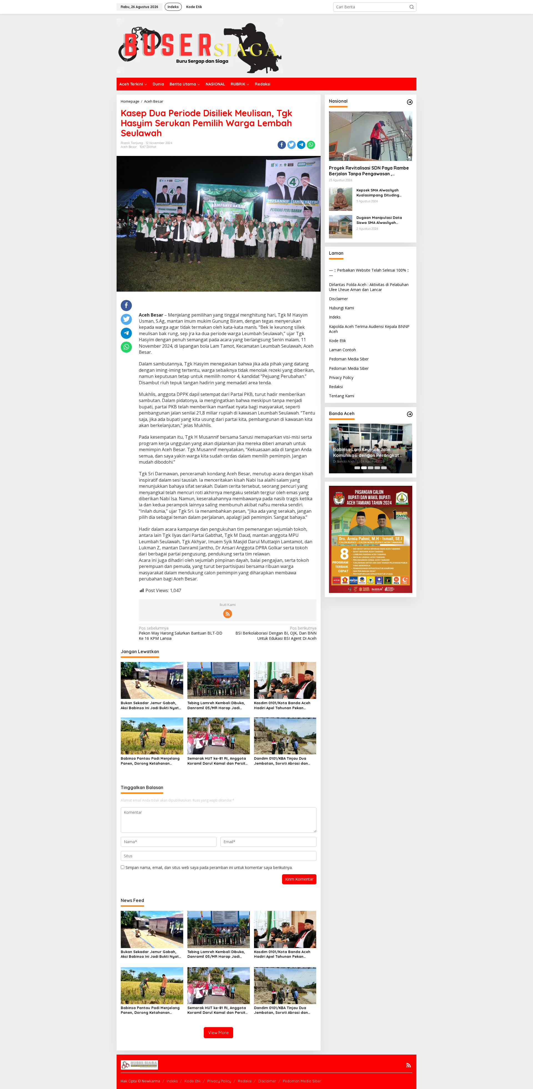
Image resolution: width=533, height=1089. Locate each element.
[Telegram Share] (301, 145)
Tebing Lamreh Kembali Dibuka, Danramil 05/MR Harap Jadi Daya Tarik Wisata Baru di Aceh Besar (216, 705)
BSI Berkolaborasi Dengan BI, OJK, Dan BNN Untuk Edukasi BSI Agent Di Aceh (275, 633)
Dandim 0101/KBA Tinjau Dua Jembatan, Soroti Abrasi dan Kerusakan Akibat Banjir (281, 761)
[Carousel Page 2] (364, 467)
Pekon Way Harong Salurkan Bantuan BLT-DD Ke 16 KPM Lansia (180, 633)
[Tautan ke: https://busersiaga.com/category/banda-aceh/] (409, 414)
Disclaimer (338, 298)
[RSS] (227, 613)
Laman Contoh (342, 349)
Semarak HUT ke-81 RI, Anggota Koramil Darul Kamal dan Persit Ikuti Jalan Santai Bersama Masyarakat (216, 761)
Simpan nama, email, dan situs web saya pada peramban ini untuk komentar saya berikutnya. (209, 867)
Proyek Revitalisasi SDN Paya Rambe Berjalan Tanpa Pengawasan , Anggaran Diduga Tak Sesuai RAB (369, 171)
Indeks (335, 317)
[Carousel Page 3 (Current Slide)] (370, 467)
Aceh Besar (129, 147)
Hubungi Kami (341, 307)
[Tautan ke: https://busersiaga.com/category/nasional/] (409, 102)
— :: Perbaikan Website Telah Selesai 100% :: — (369, 272)
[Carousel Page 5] (384, 467)
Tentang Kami (341, 395)
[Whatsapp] (311, 145)
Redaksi (336, 386)
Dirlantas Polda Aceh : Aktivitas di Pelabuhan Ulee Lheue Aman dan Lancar (369, 287)
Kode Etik (337, 340)
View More (218, 1032)
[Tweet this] (291, 145)
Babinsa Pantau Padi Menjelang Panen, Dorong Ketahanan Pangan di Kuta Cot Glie (150, 761)
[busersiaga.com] (200, 45)
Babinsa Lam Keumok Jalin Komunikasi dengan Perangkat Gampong (337, 452)
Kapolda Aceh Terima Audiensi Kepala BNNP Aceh (369, 329)
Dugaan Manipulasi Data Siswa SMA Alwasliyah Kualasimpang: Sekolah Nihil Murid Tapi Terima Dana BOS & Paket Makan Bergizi (384, 220)
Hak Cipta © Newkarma (140, 1080)
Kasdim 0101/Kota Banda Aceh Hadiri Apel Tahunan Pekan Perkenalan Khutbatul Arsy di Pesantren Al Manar (282, 705)
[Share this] (282, 145)
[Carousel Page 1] (357, 467)
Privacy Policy (341, 377)
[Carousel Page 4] (377, 467)
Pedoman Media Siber (349, 359)
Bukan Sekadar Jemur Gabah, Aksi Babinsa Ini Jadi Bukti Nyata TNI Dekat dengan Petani (151, 705)
